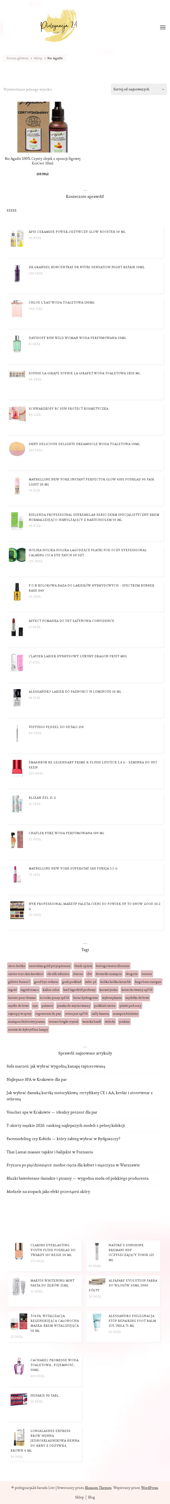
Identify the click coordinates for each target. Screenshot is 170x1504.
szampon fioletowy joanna (26, 1022)
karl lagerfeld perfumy (79, 990)
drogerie (132, 974)
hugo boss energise (148, 982)
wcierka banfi (91, 1022)
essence (147, 974)
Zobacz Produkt (42, 145)
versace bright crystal (63, 1022)
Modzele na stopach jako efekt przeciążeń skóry (48, 1191)
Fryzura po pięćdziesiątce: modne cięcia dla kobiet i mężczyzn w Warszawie (73, 1165)
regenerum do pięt (48, 1014)
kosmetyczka (109, 990)
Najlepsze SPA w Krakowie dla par (37, 1079)
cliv (89, 974)
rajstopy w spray (19, 1014)
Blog (91, 1497)
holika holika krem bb (115, 982)
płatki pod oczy (130, 1006)
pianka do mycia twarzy (73, 1006)
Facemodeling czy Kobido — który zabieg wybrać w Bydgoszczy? (63, 1138)
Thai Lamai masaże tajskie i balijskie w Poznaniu (50, 1151)
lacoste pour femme (22, 998)
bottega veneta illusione (112, 966)
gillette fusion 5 (19, 982)
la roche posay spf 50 (54, 998)
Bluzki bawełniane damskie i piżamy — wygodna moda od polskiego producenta (78, 1178)
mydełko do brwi (137, 998)
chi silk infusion (58, 974)
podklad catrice (105, 1006)
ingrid (12, 990)
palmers (47, 1006)
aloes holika (16, 966)
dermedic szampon (109, 974)
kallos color (51, 990)
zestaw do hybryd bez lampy (28, 1030)
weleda (110, 1022)
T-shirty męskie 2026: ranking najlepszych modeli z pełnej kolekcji (66, 1125)
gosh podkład (71, 982)
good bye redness (46, 982)
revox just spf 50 (76, 1014)
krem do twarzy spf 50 (137, 990)
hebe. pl (90, 982)
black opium (83, 966)
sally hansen (100, 1014)
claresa (78, 974)
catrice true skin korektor (25, 974)
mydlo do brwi (18, 1006)
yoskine (124, 1022)
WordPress (149, 1487)
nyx (35, 1006)
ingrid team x (30, 990)
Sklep (79, 1497)
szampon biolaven (125, 1014)
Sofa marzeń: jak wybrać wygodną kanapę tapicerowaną (56, 1066)
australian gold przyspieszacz (50, 966)
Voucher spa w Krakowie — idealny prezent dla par (52, 1112)
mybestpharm (112, 998)
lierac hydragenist (85, 998)
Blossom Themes (98, 1487)
